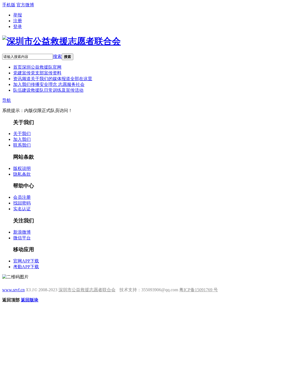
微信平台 (22, 238)
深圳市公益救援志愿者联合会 (87, 289)
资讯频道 (52, 78)
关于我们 (22, 133)
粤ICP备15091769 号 (198, 289)
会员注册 (22, 197)
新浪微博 (22, 232)
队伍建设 (48, 90)
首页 (37, 67)
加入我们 (49, 84)
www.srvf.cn (13, 289)
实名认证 (22, 208)
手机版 (8, 4)
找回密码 (22, 203)
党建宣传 (37, 73)
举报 (17, 15)
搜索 (57, 56)
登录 (17, 26)
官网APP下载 (26, 261)
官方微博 (25, 4)
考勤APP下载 (26, 266)
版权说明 (22, 168)
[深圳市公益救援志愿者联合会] (61, 41)
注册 (17, 20)
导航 (6, 100)
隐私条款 (22, 174)
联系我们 (22, 145)
